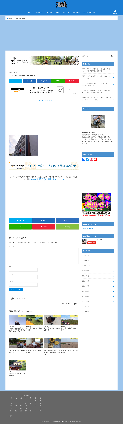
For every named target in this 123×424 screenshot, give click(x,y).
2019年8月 (85, 281)
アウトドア (66, 12)
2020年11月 (86, 271)
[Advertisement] (61, 35)
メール (11, 274)
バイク (57, 12)
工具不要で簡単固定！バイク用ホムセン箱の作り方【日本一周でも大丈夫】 (96, 91)
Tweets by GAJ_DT (88, 228)
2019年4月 (85, 301)
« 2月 (10, 416)
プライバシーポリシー (89, 12)
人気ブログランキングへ (43, 100)
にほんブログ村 (43, 181)
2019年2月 (85, 311)
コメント (11, 246)
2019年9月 (85, 276)
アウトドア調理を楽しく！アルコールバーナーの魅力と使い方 (96, 84)
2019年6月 (85, 291)
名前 (10, 266)
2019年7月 (85, 286)
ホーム (30, 12)
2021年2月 (85, 255)
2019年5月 (85, 296)
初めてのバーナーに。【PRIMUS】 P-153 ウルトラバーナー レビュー (96, 99)
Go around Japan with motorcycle (60, 421)
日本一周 (49, 12)
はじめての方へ (39, 12)
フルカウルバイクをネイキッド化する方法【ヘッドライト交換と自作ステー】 (96, 70)
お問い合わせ (76, 12)
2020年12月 (86, 266)
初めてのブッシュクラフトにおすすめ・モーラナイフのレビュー (96, 77)
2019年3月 (85, 306)
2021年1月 (85, 260)
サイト (11, 281)
